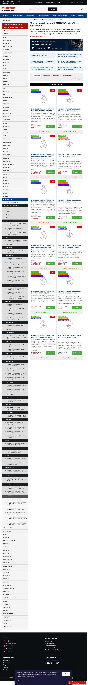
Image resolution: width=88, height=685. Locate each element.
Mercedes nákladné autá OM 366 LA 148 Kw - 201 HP (16, 314)
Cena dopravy (39, 2)
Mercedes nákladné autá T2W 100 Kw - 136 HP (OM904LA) (17, 459)
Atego (8, 211)
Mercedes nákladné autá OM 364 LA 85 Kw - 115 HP (16, 276)
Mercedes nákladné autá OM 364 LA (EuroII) (16, 259)
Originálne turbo (7, 663)
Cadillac (6, 47)
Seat (5, 579)
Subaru (6, 595)
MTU (4, 534)
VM (4, 611)
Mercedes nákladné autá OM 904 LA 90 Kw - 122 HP (16, 432)
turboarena (9, 648)
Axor (7, 221)
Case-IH (6, 50)
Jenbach (6, 139)
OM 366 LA (9, 301)
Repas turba (6, 660)
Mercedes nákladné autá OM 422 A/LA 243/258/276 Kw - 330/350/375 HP (17, 337)
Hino (5, 101)
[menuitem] (6, 15)
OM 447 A (9, 397)
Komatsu (6, 155)
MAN (4, 187)
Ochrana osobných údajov (52, 648)
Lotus (5, 177)
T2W (7, 455)
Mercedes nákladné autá (11, 205)
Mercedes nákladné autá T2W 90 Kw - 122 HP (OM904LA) (17, 463)
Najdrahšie (56, 75)
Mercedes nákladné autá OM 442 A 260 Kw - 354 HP (16, 357)
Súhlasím (66, 674)
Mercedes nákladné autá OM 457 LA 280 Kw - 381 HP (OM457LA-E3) (16, 408)
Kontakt (5, 669)
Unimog (8, 218)
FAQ (58, 2)
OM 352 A (9, 248)
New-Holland (8, 540)
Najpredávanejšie (67, 75)
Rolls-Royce (7, 566)
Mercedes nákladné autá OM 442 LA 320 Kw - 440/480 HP (16, 365)
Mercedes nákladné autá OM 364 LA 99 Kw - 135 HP (16, 281)
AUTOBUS (9, 496)
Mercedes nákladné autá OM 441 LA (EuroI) (16, 345)
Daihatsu (6, 72)
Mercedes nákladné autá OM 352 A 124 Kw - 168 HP (16, 251)
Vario (7, 440)
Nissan (5, 544)
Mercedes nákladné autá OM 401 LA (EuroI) (16, 326)
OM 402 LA (9, 330)
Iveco (5, 126)
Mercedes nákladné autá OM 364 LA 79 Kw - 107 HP (16, 272)
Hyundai (6, 113)
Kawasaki (6, 145)
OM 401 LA (9, 322)
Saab (5, 572)
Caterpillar (7, 53)
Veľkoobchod (6, 667)
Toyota (5, 604)
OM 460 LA (9, 412)
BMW (5, 43)
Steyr (5, 591)
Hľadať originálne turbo (13, 24)
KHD (4, 148)
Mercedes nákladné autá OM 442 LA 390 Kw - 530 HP (16, 378)
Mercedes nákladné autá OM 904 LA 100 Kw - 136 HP (16, 423)
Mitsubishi (7, 531)
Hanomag (6, 97)
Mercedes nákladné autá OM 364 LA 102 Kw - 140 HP (16, 268)
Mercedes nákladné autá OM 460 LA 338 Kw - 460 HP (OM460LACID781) (17, 415)
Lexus (5, 168)
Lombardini (7, 174)
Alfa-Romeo (7, 31)
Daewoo (6, 69)
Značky (6, 626)
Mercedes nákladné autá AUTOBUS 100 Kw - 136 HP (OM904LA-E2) (17, 508)
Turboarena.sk (9, 646)
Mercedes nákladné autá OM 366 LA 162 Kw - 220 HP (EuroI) (16, 318)
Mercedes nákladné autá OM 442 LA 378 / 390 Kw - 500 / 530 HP (16, 374)
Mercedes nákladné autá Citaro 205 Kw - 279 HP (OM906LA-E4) (16, 451)
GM (4, 94)
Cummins (6, 59)
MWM (5, 537)
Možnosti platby (50, 2)
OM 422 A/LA (10, 333)
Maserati (6, 190)
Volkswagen (8, 614)
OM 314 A (9, 245)
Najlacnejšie (46, 75)
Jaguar (5, 129)
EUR (72, 2)
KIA (4, 152)
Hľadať (53, 9)
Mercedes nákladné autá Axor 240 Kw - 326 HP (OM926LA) (17, 233)
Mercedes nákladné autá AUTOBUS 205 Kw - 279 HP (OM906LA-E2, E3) (17, 513)
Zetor (5, 623)
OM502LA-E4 (10, 467)
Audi (5, 37)
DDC (4, 75)
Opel (5, 547)
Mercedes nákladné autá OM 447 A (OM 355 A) (16, 400)
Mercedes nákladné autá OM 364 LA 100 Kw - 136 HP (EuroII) (16, 263)
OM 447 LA (9, 394)
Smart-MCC (7, 585)
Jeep (4, 136)
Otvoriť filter (57, 84)
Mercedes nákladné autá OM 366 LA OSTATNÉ (16, 305)
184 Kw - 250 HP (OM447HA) (15, 499)
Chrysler (6, 120)
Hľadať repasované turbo (13, 27)
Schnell (6, 582)
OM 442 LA (9, 361)
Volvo (5, 617)
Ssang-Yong (7, 588)
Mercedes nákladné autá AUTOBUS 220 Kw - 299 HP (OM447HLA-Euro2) (17, 503)
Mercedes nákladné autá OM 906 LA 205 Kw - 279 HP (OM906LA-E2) (16, 487)
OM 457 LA (9, 404)
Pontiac (6, 556)
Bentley (6, 40)
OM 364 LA (9, 255)
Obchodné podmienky (51, 645)
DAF (4, 66)
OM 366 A (9, 285)
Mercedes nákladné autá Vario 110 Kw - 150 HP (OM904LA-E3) (17, 444)
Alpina (5, 34)
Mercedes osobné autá (10, 202)
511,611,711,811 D (11, 475)
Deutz (5, 78)
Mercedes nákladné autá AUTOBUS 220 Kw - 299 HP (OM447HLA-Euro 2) (17, 518)
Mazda (5, 193)
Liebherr (6, 171)
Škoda (5, 601)
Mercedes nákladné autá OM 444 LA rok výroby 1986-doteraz (16, 390)
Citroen (6, 56)
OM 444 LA (9, 382)
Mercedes (6, 199)
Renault (6, 563)
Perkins (6, 550)
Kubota (6, 158)
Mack (5, 183)
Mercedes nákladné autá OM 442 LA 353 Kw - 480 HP (16, 369)
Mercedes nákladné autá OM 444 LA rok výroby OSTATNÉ (16, 385)
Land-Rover (7, 164)
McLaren (6, 196)
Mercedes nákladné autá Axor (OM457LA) (15, 229)
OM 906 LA (9, 484)
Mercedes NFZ (8, 528)
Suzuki (5, 598)
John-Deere (7, 142)
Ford (5, 91)
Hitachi (6, 104)
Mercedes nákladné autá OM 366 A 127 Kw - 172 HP (16, 293)
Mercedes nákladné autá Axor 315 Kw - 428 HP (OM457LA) (17, 224)
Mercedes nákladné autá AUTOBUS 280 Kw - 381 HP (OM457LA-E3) (17, 523)
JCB (4, 133)
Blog (4, 665)
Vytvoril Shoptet (79, 678)
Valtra (5, 607)
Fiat (4, 88)
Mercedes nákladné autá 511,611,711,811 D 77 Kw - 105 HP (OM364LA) (16, 479)
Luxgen (6, 180)
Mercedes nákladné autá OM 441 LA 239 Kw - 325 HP (16, 350)
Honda (5, 110)
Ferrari (6, 85)
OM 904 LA (9, 420)
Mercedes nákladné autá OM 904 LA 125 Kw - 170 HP (16, 436)
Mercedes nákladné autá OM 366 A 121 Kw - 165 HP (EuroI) (16, 288)
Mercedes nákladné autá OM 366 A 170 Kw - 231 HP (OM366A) (16, 297)
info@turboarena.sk (11, 641)
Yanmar (6, 620)
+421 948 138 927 (11, 643)
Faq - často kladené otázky (52, 650)
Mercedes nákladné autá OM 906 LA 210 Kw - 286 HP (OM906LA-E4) (16, 492)
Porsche (6, 560)
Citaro (8, 448)
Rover (5, 569)
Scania (5, 576)
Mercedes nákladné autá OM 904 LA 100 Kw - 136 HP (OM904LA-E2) (16, 427)
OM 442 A (9, 354)
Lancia (5, 161)
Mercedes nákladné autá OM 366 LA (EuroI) (16, 309)
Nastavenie (21, 681)
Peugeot (6, 553)
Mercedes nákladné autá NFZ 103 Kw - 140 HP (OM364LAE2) (17, 241)
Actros (8, 208)
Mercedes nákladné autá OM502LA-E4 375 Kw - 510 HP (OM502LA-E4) (17, 471)
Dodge (5, 82)
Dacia (5, 62)
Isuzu (5, 123)
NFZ (7, 237)
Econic (8, 215)
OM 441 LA (9, 342)
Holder (6, 107)
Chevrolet (7, 117)
